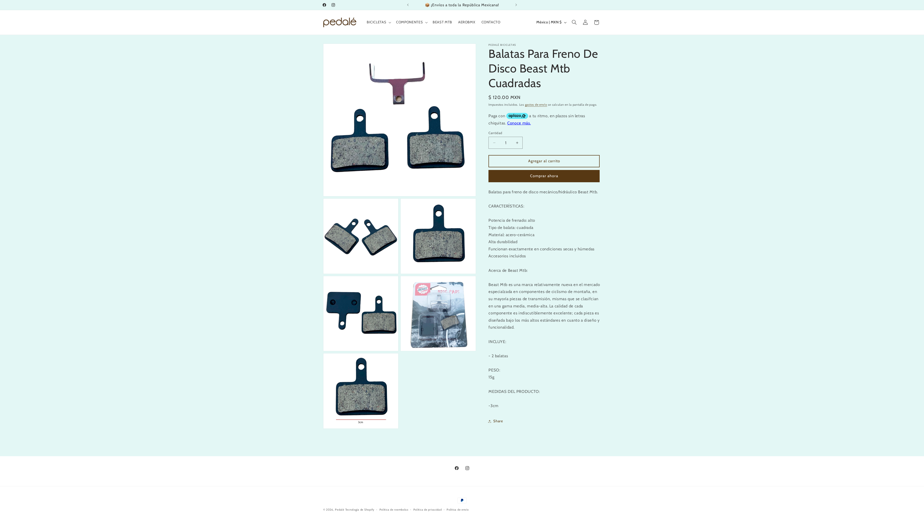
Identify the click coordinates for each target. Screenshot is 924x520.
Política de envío (458, 509)
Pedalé (339, 509)
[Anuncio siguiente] (516, 5)
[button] (378, 22)
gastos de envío (536, 104)
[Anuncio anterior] (408, 5)
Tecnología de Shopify (359, 509)
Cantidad (495, 133)
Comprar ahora (544, 176)
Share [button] (498, 421)
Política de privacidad (427, 509)
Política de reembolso (393, 509)
